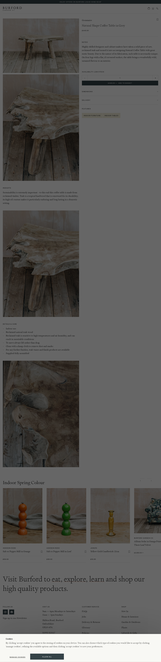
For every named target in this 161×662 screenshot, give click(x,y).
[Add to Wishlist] (157, 19)
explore (75, 578)
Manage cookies (17, 657)
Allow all (47, 657)
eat (56, 578)
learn (96, 578)
